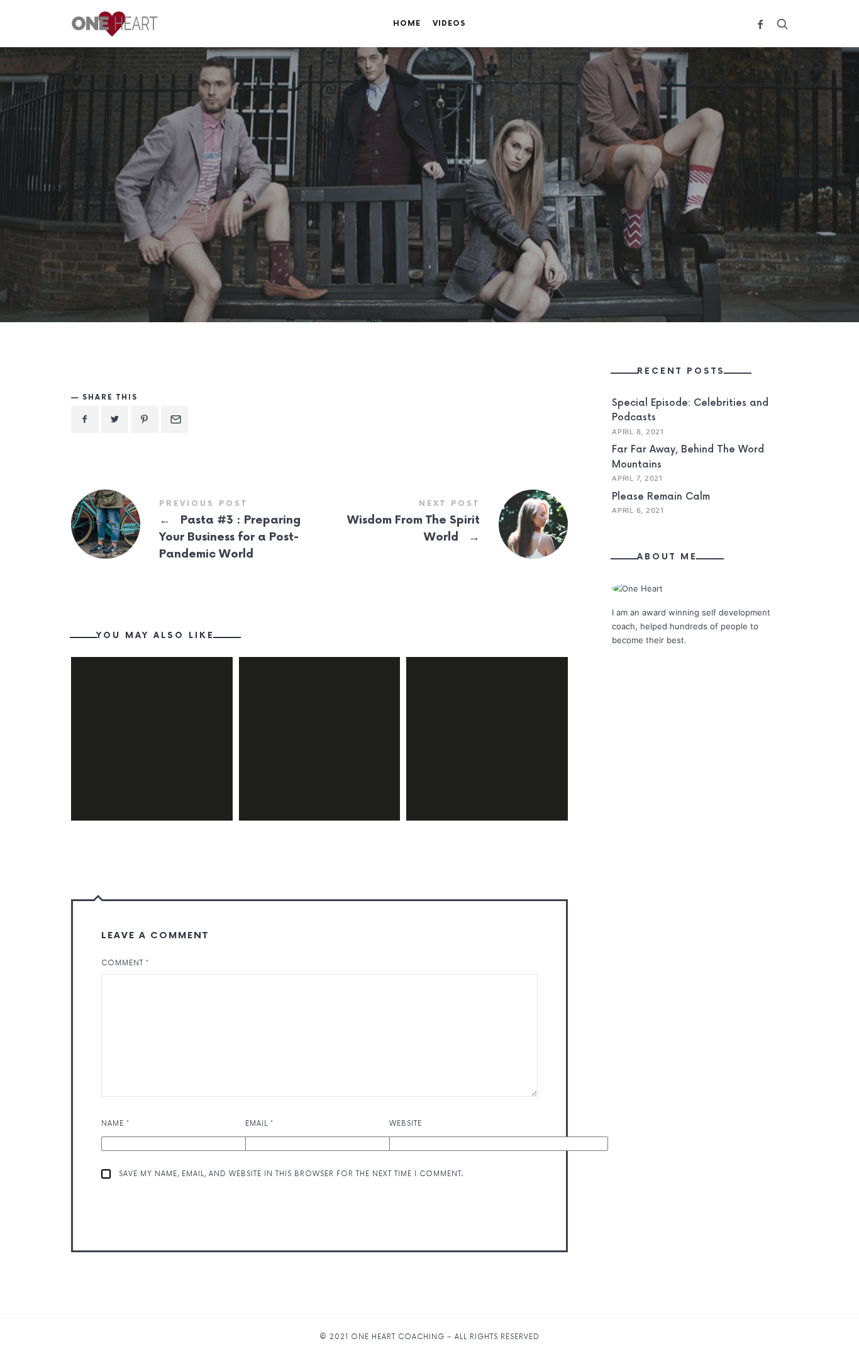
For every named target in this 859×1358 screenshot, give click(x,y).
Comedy (288, 220)
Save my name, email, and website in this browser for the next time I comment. (291, 1174)
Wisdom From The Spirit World (443, 524)
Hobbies (533, 220)
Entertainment (454, 220)
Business (222, 220)
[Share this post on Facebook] (85, 419)
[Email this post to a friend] (175, 419)
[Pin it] (144, 419)
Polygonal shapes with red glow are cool (319, 720)
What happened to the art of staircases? (487, 720)
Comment (125, 963)
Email (259, 1124)
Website (405, 1124)
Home (407, 23)
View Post (152, 771)
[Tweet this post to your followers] (115, 419)
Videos (449, 23)
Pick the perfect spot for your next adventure (151, 720)
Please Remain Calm (661, 497)
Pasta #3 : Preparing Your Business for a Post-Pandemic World (195, 532)
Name (115, 1124)
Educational (364, 220)
